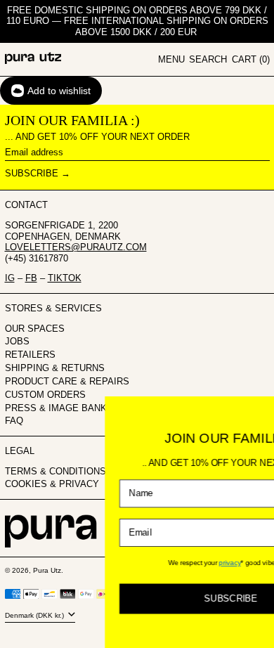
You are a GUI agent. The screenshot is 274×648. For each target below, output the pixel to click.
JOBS (17, 341)
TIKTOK (64, 278)
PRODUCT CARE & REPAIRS (67, 381)
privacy (186, 562)
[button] (208, 59)
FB (31, 278)
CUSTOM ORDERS (45, 394)
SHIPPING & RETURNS (55, 368)
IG (10, 278)
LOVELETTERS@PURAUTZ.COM (76, 247)
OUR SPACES (35, 328)
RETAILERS (30, 354)
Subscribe (31, 173)
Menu (171, 59)
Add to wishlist (59, 90)
